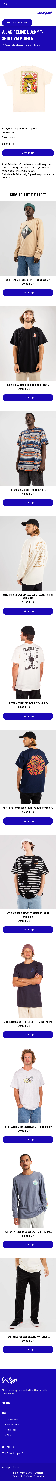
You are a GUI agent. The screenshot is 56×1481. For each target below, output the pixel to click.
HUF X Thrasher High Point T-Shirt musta (28, 384)
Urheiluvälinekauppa (17, 22)
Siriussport (12, 1419)
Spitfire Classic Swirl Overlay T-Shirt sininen (28, 808)
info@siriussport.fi (10, 4)
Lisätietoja (28, 153)
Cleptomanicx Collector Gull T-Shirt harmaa (28, 1021)
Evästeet (39, 1472)
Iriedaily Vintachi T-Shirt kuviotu (28, 489)
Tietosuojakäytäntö (22, 1476)
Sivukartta (39, 1476)
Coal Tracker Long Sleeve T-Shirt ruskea (28, 279)
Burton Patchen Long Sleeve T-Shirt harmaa (28, 1231)
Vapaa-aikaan (21, 128)
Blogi (9, 1435)
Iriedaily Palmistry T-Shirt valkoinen (28, 703)
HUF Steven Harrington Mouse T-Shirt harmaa (28, 1126)
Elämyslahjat (13, 1424)
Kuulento (11, 1429)
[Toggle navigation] (5, 13)
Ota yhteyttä (26, 1472)
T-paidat (33, 128)
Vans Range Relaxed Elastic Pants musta (28, 1336)
